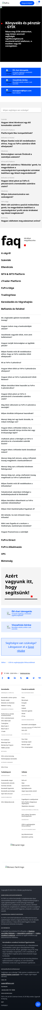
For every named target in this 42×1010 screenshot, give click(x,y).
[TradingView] (39, 678)
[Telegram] (33, 678)
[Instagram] (8, 678)
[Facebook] (2, 678)
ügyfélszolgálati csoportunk (10, 974)
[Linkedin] (15, 678)
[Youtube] (27, 678)
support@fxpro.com (7, 983)
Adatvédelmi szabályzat (25, 933)
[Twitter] (21, 678)
